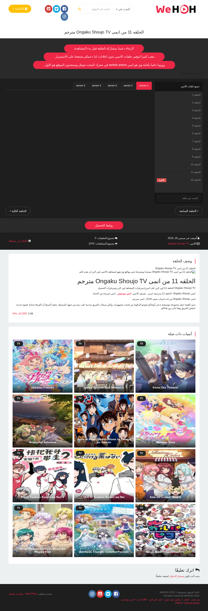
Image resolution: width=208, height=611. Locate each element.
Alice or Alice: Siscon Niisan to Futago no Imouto (104, 441)
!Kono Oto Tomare (165, 387)
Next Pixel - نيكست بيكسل (23, 593)
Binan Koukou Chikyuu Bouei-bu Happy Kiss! (42, 550)
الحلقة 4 (196, 118)
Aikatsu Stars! (165, 442)
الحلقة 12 (195, 180)
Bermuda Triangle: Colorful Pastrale (104, 551)
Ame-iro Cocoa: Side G (165, 497)
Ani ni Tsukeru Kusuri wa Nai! (104, 497)
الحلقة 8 (196, 149)
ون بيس (195, 599)
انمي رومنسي (128, 599)
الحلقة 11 (195, 172)
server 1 (144, 85)
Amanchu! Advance (42, 442)
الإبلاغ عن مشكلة (18, 240)
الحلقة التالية (18, 211)
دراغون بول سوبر (173, 599)
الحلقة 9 (196, 156)
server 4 (96, 85)
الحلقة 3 (196, 110)
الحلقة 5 (196, 125)
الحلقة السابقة (188, 211)
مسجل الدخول (177, 576)
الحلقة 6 (196, 133)
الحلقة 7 (196, 141)
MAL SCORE (20, 313)
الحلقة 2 (196, 102)
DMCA (178, 603)
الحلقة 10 (195, 164)
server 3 (112, 85)
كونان (186, 599)
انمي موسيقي (124, 293)
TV (141, 343)
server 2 (128, 85)
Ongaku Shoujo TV (178, 243)
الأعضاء (19, 8)
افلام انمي (142, 599)
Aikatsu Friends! (42, 387)
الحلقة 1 (196, 95)
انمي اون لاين (155, 599)
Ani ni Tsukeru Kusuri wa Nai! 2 (42, 497)
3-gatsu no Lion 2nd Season (104, 387)
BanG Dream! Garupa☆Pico (165, 551)
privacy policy (191, 603)
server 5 (80, 85)
